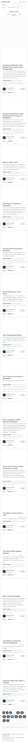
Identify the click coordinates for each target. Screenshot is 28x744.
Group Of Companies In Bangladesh (17, 386)
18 (16, 716)
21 (4, 720)
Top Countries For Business (19, 481)
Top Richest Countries (12, 260)
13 (18, 712)
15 (4, 716)
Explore (3, 7)
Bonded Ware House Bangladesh (17, 83)
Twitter (24, 727)
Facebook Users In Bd (17, 650)
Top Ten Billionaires (21, 305)
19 (20, 716)
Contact (4, 741)
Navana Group (20, 388)
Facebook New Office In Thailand (16, 695)
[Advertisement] (14, 32)
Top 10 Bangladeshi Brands (12, 335)
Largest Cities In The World (19, 521)
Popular (14, 14)
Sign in (20, 1)
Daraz (14, 436)
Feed (8, 14)
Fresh (19, 14)
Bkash (9, 438)
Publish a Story (11, 7)
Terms (8, 741)
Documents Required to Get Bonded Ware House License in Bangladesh (13, 67)
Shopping (14, 434)
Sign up (25, 1)
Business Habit (5, 2)
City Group (17, 391)
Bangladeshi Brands (8, 346)
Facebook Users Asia (13, 652)
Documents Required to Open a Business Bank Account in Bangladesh (13, 116)
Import (13, 80)
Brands (14, 344)
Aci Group (13, 388)
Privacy (13, 741)
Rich (13, 303)
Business (5, 82)
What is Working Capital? (11, 596)
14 (22, 712)
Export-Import (19, 80)
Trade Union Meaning (14, 175)
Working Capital (16, 609)
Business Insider (14, 11)
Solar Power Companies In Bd (15, 218)
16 (8, 716)
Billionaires (18, 303)
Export (13, 129)
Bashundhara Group (14, 389)
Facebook (5, 652)
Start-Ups (14, 564)
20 (24, 716)
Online (10, 436)
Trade (21, 172)
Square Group (10, 391)
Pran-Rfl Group (7, 388)
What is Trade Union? (10, 162)
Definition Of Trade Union (14, 173)
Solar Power (15, 216)
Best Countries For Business (10, 483)
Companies (21, 216)
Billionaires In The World (9, 305)
